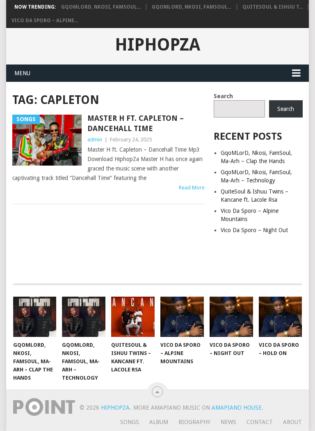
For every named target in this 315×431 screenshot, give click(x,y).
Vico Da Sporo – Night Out (254, 230)
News (228, 422)
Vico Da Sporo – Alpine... (44, 20)
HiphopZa (157, 44)
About (292, 422)
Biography (194, 422)
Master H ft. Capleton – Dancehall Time (135, 123)
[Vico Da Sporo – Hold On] (280, 317)
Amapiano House (237, 407)
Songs (129, 422)
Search (223, 96)
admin (94, 139)
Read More (192, 187)
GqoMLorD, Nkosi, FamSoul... (101, 7)
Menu (22, 73)
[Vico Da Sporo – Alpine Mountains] (182, 317)
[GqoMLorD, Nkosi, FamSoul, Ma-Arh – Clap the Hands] (35, 317)
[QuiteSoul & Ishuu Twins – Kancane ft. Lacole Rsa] (133, 317)
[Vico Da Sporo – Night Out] (231, 317)
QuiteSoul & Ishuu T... (272, 7)
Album (158, 422)
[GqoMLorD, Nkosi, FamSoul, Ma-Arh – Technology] (83, 317)
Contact (260, 422)
